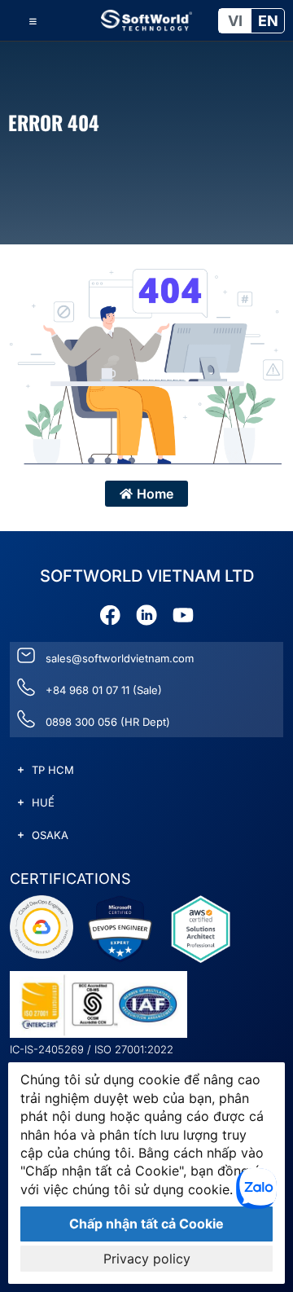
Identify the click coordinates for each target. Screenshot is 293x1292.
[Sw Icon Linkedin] (146, 615)
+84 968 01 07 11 (87, 690)
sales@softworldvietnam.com (120, 658)
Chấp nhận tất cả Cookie (146, 1223)
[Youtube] (183, 615)
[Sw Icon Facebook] (109, 615)
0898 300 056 (81, 721)
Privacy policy (146, 1258)
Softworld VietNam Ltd (147, 576)
